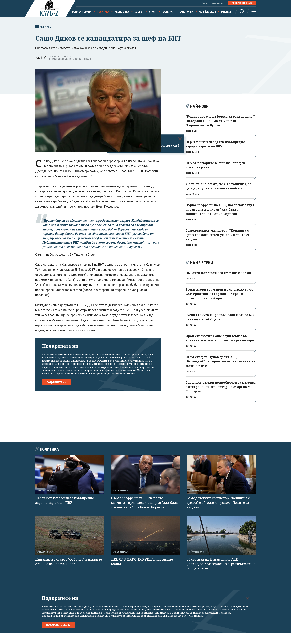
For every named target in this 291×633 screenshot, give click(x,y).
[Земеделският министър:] (221, 474)
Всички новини (81, 11)
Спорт (153, 11)
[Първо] (145, 474)
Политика (103, 11)
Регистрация (217, 3)
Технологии (185, 11)
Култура (167, 11)
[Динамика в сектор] (69, 535)
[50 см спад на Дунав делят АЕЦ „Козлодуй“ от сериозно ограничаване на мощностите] (221, 535)
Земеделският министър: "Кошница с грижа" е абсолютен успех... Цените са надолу (218, 502)
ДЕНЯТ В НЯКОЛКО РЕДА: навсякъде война (142, 561)
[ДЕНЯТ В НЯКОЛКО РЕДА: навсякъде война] (145, 535)
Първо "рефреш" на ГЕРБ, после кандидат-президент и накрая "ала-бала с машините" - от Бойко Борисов (144, 502)
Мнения (226, 11)
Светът (139, 11)
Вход (204, 3)
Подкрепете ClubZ (242, 3)
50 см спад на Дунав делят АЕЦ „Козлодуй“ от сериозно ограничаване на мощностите (221, 564)
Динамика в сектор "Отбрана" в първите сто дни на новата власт (68, 561)
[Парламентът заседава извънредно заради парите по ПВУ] (69, 474)
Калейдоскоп (207, 11)
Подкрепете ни (56, 382)
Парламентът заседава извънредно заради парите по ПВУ (64, 500)
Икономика (122, 11)
